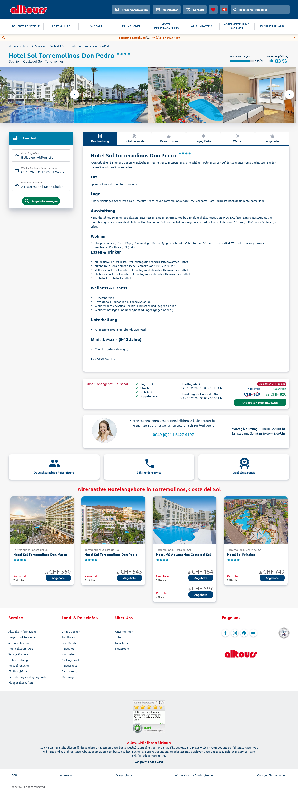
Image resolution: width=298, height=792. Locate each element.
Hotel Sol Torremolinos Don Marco (40, 554)
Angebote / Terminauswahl (260, 402)
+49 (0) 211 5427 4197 (149, 762)
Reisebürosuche (18, 665)
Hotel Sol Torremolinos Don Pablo (111, 554)
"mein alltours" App (20, 648)
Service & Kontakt (19, 654)
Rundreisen (69, 654)
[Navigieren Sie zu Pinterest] (244, 633)
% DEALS (96, 26)
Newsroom (122, 648)
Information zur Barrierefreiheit (194, 775)
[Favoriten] (213, 9)
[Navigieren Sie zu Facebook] (225, 633)
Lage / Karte (203, 141)
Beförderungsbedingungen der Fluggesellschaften (28, 679)
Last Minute (69, 643)
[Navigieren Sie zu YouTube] (253, 633)
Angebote (272, 141)
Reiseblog (68, 648)
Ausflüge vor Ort (72, 660)
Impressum (66, 775)
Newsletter (122, 643)
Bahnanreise (69, 671)
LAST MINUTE (61, 26)
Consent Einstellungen (271, 775)
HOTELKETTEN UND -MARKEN (237, 26)
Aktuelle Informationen (23, 631)
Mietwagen (69, 677)
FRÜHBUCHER (131, 26)
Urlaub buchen (71, 631)
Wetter (237, 141)
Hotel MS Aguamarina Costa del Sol (183, 554)
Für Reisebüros (17, 671)
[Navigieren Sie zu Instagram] (234, 633)
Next (289, 94)
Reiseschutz (69, 665)
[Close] (294, 37)
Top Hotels (68, 637)
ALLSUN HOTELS (202, 26)
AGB (14, 775)
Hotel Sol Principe (241, 554)
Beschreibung (100, 141)
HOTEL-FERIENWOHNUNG (166, 26)
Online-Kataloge (18, 660)
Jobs (118, 637)
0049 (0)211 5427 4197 (173, 434)
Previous (74, 94)
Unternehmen (124, 631)
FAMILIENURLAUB (272, 26)
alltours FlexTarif (19, 643)
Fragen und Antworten (22, 637)
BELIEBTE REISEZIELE (26, 26)
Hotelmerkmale (134, 141)
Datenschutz (124, 775)
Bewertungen (169, 141)
